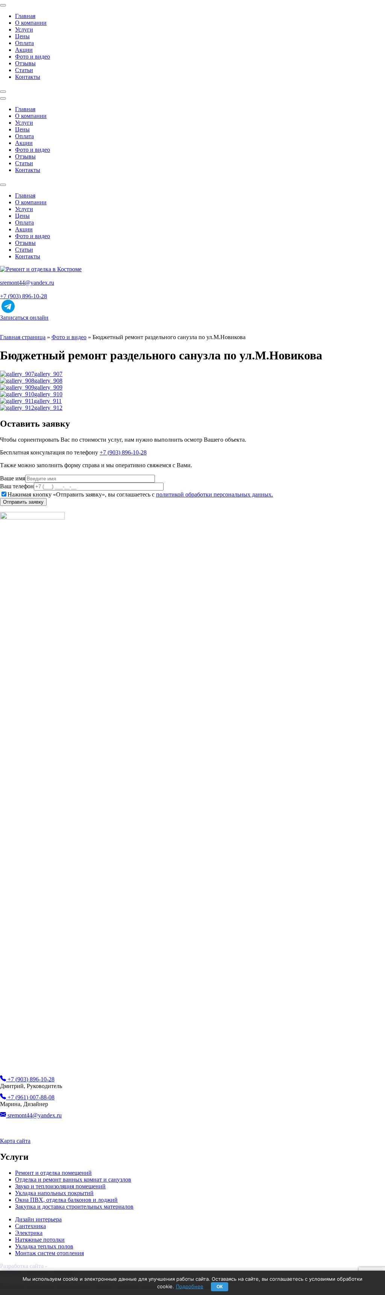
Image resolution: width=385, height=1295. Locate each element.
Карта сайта (15, 1141)
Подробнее (189, 1286)
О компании (31, 23)
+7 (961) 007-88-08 (30, 1097)
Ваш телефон (17, 486)
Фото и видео (32, 56)
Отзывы (25, 63)
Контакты (27, 77)
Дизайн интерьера (38, 1219)
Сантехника (30, 1226)
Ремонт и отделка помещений (53, 1173)
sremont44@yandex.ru (27, 282)
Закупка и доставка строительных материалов (74, 1206)
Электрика (28, 1233)
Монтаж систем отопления (49, 1253)
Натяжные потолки (40, 1239)
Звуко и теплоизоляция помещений (60, 1186)
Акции (24, 50)
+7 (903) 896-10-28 (23, 296)
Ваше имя (12, 478)
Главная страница (22, 337)
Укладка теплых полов (44, 1246)
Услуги (24, 29)
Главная (25, 16)
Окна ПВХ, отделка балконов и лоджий (66, 1200)
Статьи (24, 70)
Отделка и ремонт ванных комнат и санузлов (73, 1179)
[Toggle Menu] (3, 5)
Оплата (24, 43)
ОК (220, 1286)
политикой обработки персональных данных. (214, 494)
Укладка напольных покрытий (54, 1193)
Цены (22, 36)
